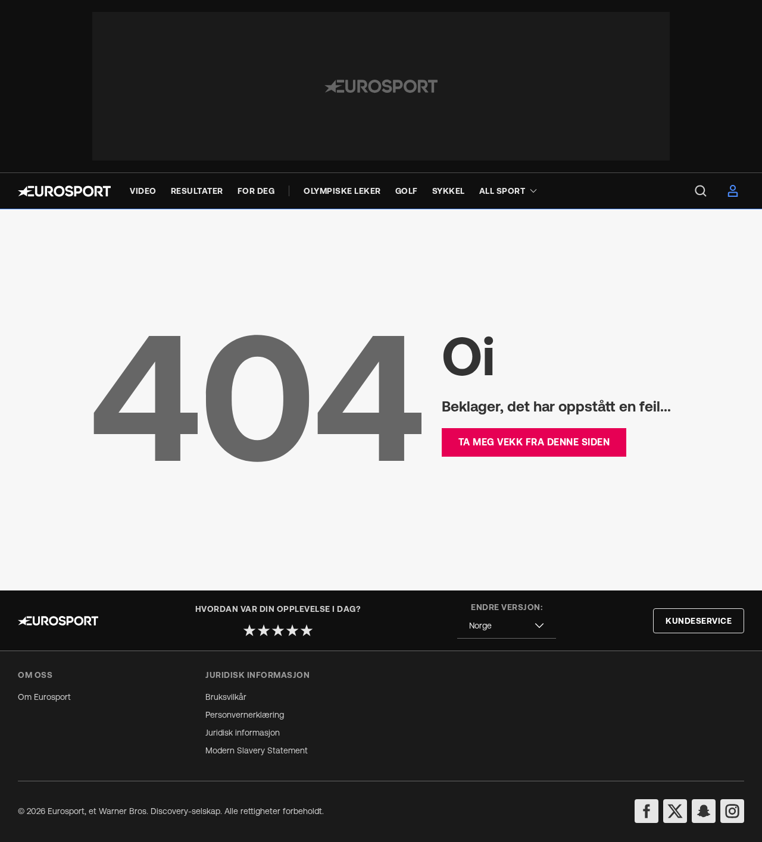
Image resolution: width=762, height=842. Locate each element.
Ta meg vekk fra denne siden (534, 441)
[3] (278, 630)
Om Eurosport (44, 697)
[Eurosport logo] (64, 191)
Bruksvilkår (225, 697)
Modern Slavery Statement (256, 750)
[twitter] (675, 811)
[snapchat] (704, 811)
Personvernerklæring (244, 715)
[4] (292, 630)
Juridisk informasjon (242, 732)
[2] (264, 630)
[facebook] (646, 811)
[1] (249, 630)
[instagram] (732, 811)
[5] (306, 630)
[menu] (700, 191)
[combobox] (506, 626)
